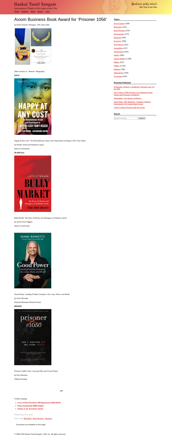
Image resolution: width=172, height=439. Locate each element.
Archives (25, 11)
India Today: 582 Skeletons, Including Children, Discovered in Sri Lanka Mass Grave (132, 103)
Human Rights (119, 59)
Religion (117, 69)
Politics (116, 66)
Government (119, 52)
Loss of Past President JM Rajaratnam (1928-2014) (39, 403)
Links (47, 11)
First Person (119, 45)
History (116, 55)
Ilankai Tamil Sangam (35, 4)
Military (116, 62)
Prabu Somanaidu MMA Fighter (30, 406)
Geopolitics (118, 48)
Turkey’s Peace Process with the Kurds (129, 108)
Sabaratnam (119, 73)
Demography (119, 34)
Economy (117, 41)
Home (16, 11)
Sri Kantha (118, 76)
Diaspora (48, 418)
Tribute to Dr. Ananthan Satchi (30, 409)
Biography (28, 418)
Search (40, 11)
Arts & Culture (119, 24)
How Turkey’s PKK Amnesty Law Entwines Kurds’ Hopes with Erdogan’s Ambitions (133, 94)
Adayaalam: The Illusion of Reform (127, 98)
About (33, 11)
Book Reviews (38, 418)
